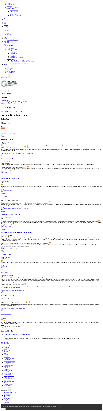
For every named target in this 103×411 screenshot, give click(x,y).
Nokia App (12, 56)
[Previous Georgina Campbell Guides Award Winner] (25, 147)
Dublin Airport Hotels (9, 362)
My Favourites (7, 394)
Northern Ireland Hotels (9, 358)
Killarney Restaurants (9, 376)
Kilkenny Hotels (7, 377)
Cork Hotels (6, 369)
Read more (6, 339)
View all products (5, 343)
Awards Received (14, 11)
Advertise (6, 354)
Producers (6, 25)
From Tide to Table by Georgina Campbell (17, 334)
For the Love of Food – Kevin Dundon (19, 63)
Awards (5, 16)
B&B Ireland (7, 359)
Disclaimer (6, 347)
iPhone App (12, 52)
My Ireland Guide (11, 107)
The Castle (4, 196)
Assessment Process (11, 4)
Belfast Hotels (7, 366)
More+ (5, 64)
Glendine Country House (8, 159)
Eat (4, 18)
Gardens (9, 65)
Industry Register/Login (15, 15)
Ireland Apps (10, 50)
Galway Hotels (7, 372)
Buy (5, 22)
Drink (5, 19)
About (5, 1)
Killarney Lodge (6, 254)
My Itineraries (7, 395)
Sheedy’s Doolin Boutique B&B (10, 178)
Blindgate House (6, 314)
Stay (5, 21)
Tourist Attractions (11, 71)
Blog (5, 37)
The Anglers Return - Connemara (11, 214)
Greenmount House (7, 139)
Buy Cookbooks (10, 48)
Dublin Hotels (7, 363)
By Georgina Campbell (12, 40)
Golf (8, 67)
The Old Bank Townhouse (9, 296)
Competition (7, 402)
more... (2, 151)
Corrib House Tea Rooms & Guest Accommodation (16, 232)
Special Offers (7, 41)
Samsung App (13, 55)
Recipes (5, 38)
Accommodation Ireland (9, 361)
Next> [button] (7, 342)
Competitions (7, 42)
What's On (9, 70)
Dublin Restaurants (8, 365)
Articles (5, 35)
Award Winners (11, 8)
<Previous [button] (3, 342)
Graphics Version (5, 100)
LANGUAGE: (4, 77)
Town (2, 125)
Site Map (6, 351)
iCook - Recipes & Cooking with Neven (19, 60)
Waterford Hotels (8, 384)
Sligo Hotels (7, 382)
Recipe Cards (10, 45)
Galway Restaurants (8, 373)
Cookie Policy (59, 406)
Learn (5, 23)
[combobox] (9, 76)
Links (5, 353)
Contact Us (9, 6)
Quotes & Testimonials (12, 7)
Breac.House (4, 272)
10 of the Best (7, 26)
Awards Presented (14, 10)
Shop (5, 44)
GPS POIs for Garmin (12, 49)
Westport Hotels (7, 385)
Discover (7, 111)
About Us (9, 3)
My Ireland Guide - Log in (10, 392)
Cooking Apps (10, 59)
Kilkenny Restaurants (9, 378)
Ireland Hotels (7, 357)
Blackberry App (13, 53)
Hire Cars (6, 399)
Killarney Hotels (7, 374)
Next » (2, 327)
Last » (5, 327)
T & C (5, 349)
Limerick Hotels (7, 380)
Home (2, 111)
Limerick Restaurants (9, 381)
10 (19, 326)
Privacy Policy (7, 350)
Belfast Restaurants (8, 367)
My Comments (7, 396)
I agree (3, 408)
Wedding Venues (11, 72)
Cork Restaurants (8, 370)
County (2, 122)
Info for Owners (11, 12)
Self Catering (10, 68)
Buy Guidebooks (11, 46)
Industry (9, 108)
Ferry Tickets (7, 400)
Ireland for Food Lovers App (16, 57)
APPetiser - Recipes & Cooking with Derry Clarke (22, 61)
